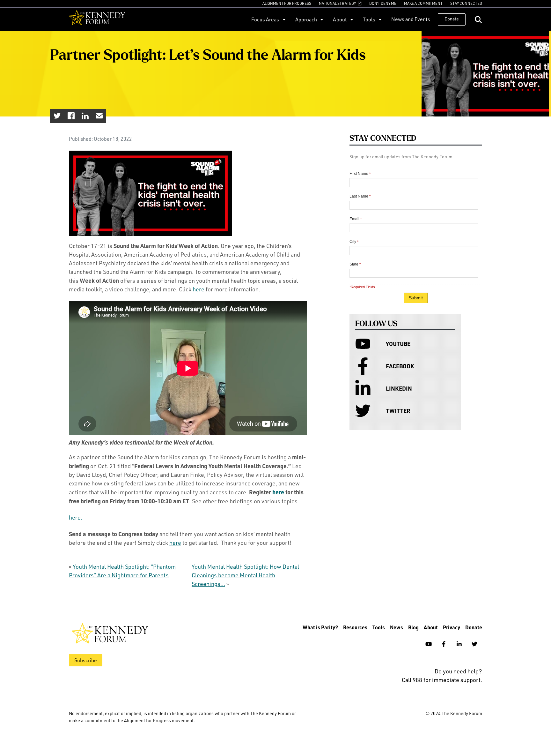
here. (75, 517)
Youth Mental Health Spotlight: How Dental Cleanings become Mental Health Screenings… (245, 575)
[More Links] (283, 19)
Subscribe (85, 660)
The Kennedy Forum (97, 19)
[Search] (478, 19)
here (198, 289)
